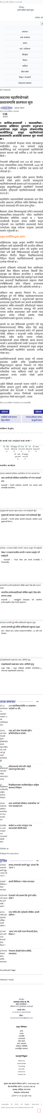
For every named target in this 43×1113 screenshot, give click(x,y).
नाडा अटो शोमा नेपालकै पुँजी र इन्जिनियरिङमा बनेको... (20, 732)
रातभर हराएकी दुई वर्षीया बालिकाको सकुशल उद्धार (20, 627)
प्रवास (21, 1034)
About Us (21, 1060)
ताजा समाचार (7, 701)
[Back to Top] (39, 1110)
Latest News (21, 1063)
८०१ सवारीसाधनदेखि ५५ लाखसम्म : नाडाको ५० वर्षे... (22, 707)
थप (37, 701)
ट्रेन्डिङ (3, 861)
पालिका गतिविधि (21, 1046)
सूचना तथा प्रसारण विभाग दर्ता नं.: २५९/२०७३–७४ (21, 1084)
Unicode (21, 1069)
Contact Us (21, 1074)
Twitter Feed (7, 979)
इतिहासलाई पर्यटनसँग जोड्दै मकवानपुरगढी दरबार (20, 768)
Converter (21, 1071)
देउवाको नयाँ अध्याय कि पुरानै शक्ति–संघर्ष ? (23, 897)
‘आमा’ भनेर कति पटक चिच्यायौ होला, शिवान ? (23, 933)
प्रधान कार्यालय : (21, 1004)
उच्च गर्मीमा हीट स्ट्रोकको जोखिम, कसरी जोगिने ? (24, 913)
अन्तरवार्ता (21, 1039)
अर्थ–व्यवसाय (21, 1044)
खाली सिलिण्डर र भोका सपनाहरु (21, 881)
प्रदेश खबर (21, 1041)
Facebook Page (8, 970)
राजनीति (21, 1036)
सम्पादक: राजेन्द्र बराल (21, 1093)
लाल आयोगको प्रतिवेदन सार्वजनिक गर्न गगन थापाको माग (24, 805)
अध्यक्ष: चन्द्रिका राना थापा (21, 1090)
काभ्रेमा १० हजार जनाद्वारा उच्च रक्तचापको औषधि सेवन (20, 827)
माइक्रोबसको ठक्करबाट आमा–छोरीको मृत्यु (17, 664)
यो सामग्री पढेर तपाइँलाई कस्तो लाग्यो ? (16, 441)
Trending (21, 1066)
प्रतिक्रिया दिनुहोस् (7, 428)
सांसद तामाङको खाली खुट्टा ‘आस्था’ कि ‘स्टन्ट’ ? (24, 866)
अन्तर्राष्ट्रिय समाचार (21, 1049)
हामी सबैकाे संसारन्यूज (25, 10)
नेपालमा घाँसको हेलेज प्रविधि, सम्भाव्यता (20, 952)
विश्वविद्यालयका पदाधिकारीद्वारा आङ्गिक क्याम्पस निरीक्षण (24, 786)
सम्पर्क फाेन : (21, 1010)
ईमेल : (21, 1016)
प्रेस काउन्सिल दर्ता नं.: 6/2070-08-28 (21, 1087)
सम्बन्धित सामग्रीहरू (7, 465)
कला (21, 1031)
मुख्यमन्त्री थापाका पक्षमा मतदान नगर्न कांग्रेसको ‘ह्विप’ (21, 515)
